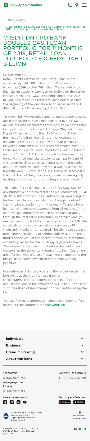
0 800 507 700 (14, 378)
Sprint (18, 280)
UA (75, 429)
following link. (55, 305)
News (19, 20)
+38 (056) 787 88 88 (72, 380)
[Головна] (22, 5)
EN (84, 429)
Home (9, 20)
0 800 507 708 (14, 391)
